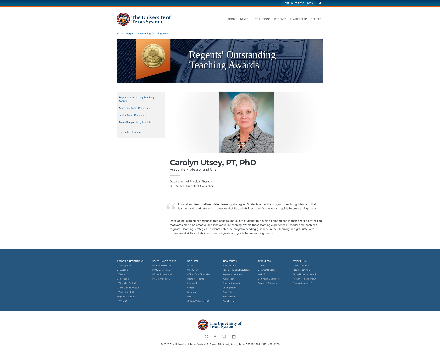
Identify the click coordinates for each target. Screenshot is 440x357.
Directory (191, 292)
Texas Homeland (305, 274)
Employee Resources (299, 3)
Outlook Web (197, 301)
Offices (315, 19)
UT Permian (125, 283)
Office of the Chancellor (198, 274)
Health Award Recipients (132, 115)
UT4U (190, 296)
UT (123, 265)
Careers (261, 265)
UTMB (160, 270)
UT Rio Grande (127, 287)
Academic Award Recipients (134, 108)
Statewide (301, 283)
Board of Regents (195, 278)
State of (300, 265)
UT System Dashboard (268, 278)
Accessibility (229, 296)
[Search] (320, 3)
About (232, 19)
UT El (122, 278)
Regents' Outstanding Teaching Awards (148, 33)
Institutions (261, 19)
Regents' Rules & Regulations (237, 270)
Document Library (266, 270)
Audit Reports (229, 278)
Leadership (298, 19)
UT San (124, 292)
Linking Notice (229, 287)
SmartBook (192, 270)
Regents (280, 19)
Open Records (229, 301)
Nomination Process (130, 132)
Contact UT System (267, 283)
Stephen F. (125, 296)
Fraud (300, 270)
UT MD (160, 278)
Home (120, 33)
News (244, 19)
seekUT (261, 274)
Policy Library (229, 265)
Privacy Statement (231, 283)
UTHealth (161, 274)
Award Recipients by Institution (136, 122)
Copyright (227, 292)
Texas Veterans (303, 278)
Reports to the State (232, 274)
